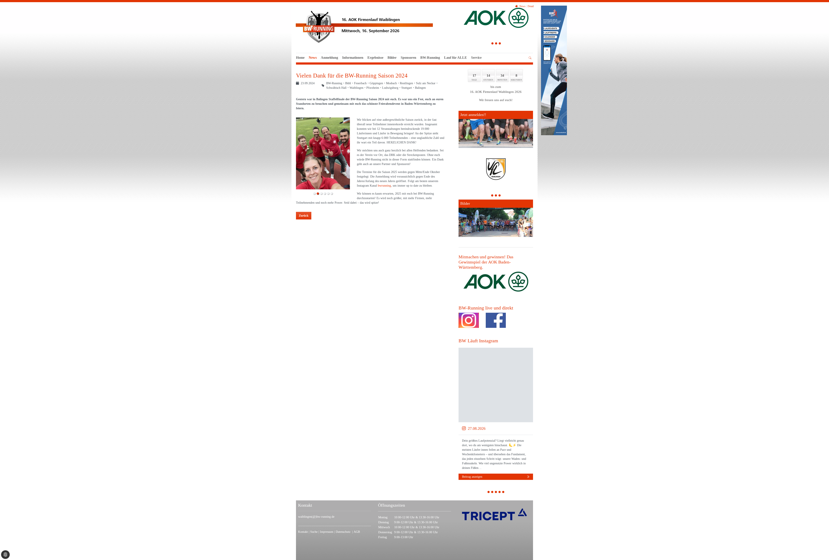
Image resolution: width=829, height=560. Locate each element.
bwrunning (384, 185)
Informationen (352, 57)
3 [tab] (500, 43)
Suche (314, 531)
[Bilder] (496, 218)
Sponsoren (408, 57)
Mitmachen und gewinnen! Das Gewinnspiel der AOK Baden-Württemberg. (486, 262)
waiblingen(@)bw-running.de (316, 516)
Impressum (327, 531)
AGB (357, 531)
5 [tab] (503, 492)
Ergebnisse (375, 57)
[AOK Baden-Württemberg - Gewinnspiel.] (496, 282)
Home (300, 57)
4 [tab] (499, 492)
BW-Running (430, 57)
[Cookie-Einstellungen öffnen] (5, 554)
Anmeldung (329, 57)
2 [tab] (496, 43)
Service (476, 57)
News (313, 57)
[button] (455, 62)
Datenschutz (344, 531)
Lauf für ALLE (455, 57)
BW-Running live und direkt (486, 308)
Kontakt (303, 531)
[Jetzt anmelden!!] (496, 129)
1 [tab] (492, 43)
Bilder (392, 57)
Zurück (304, 215)
